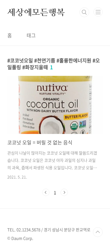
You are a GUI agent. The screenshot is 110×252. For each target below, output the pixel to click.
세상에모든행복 (36, 12)
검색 (84, 12)
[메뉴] (98, 12)
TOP (98, 232)
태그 (31, 35)
